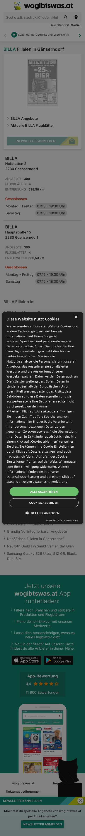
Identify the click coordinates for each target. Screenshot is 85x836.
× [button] (75, 317)
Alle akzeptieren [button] (44, 491)
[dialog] (42, 418)
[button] (43, 513)
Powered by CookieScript (62, 520)
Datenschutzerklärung (51, 481)
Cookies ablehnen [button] (44, 503)
